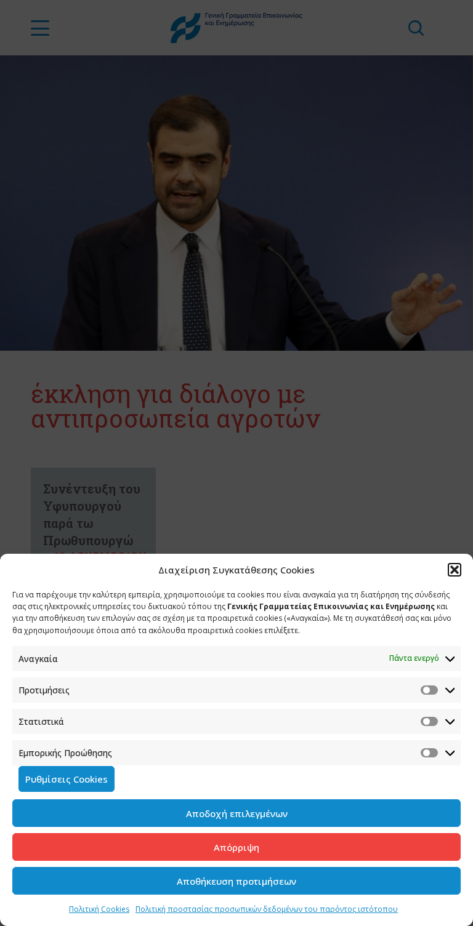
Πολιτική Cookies (99, 909)
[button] (454, 570)
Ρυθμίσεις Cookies (66, 779)
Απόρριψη (236, 847)
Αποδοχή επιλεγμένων (237, 813)
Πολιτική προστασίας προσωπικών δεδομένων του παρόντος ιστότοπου (266, 909)
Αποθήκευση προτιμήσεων (236, 881)
